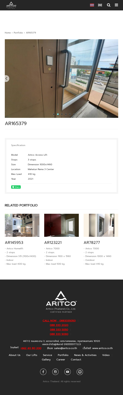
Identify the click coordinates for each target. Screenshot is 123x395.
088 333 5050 (59, 330)
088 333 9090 (59, 334)
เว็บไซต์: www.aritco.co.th (98, 348)
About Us (14, 355)
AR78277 (92, 242)
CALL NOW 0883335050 (59, 321)
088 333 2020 (59, 325)
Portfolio (18, 32)
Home (8, 32)
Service (47, 355)
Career (60, 359)
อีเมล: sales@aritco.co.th (62, 348)
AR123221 (53, 242)
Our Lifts (31, 355)
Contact (76, 359)
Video (106, 355)
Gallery (46, 359)
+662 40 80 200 (30, 348)
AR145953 (14, 242)
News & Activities (85, 355)
